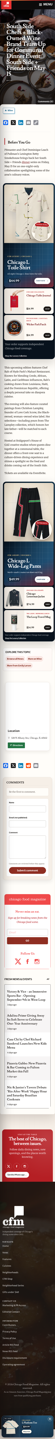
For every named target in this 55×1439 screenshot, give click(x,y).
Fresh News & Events (18, 979)
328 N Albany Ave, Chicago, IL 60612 (29, 737)
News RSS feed (10, 1351)
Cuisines (6, 1265)
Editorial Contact (11, 1311)
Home (5, 1246)
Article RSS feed (10, 1344)
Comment (13, 832)
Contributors (9, 1325)
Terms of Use (9, 1338)
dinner (26, 162)
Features (6, 1259)
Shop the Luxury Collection (16, 356)
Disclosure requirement (14, 1358)
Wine (10, 110)
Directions (17, 745)
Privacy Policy (9, 1331)
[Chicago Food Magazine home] (6, 4)
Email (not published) (18, 817)
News (5, 1252)
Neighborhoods (10, 1272)
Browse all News (15, 658)
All (48, 979)
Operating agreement (13, 1364)
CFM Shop (7, 1279)
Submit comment (27, 870)
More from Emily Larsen (19, 665)
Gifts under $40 (10, 1292)
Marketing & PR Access (14, 1305)
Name (11, 802)
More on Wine (35, 658)
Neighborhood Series (13, 1285)
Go (27, 940)
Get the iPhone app (17, 1175)
